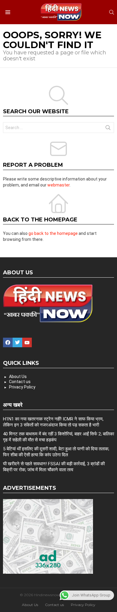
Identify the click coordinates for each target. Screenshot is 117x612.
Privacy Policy (22, 387)
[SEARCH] (111, 12)
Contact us (20, 381)
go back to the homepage (53, 233)
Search (108, 128)
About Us (18, 376)
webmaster (58, 185)
